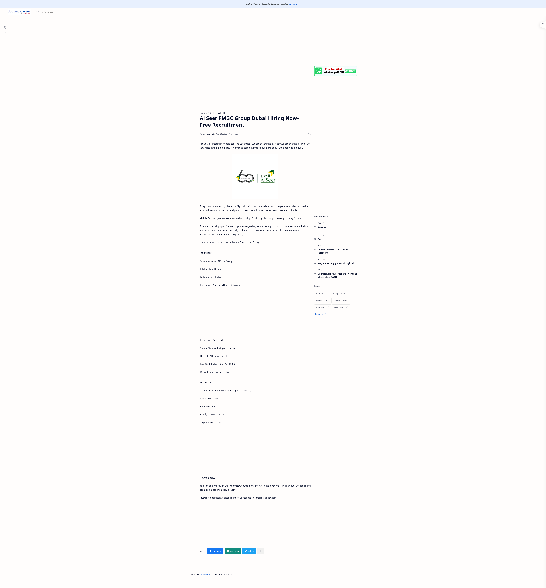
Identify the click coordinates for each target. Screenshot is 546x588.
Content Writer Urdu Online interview (333, 251)
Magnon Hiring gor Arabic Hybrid (336, 263)
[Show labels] (322, 314)
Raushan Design (253, 574)
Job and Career (206, 574)
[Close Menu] (541, 4)
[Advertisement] (276, 40)
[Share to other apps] (260, 551)
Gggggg (322, 226)
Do (319, 239)
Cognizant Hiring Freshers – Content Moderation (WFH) (337, 275)
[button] (541, 12)
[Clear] (81, 12)
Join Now (293, 4)
